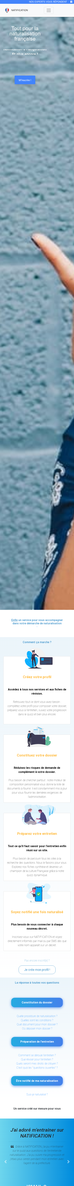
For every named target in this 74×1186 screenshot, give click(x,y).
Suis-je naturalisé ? (37, 1094)
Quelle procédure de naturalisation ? (37, 1016)
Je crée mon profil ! (37, 970)
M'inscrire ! (25, 80)
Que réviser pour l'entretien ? (37, 1059)
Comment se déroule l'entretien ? (37, 1055)
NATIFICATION (17, 10)
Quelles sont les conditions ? (37, 1020)
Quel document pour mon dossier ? (37, 1024)
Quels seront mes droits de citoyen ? (37, 1063)
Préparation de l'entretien (37, 1041)
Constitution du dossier (37, 1002)
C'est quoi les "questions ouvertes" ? (37, 1067)
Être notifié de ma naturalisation (37, 1080)
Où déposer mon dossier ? (37, 1028)
